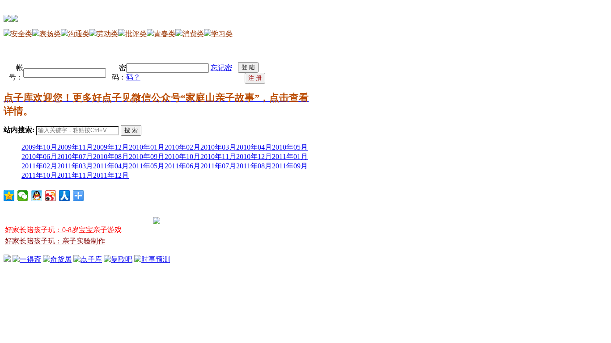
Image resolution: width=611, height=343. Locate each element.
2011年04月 (111, 166)
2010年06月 (39, 156)
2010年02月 (182, 147)
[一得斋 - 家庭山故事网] (27, 259)
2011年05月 (147, 166)
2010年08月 (111, 156)
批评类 (136, 34)
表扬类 (50, 34)
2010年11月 (218, 156)
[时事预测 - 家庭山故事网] (152, 259)
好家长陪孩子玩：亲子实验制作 (55, 241)
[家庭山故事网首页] (7, 259)
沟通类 (78, 34)
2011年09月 (290, 166)
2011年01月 (290, 156)
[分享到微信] (23, 195)
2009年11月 (75, 147)
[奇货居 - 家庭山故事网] (57, 259)
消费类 (193, 34)
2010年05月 (290, 147)
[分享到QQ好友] (36, 195)
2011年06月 (182, 166)
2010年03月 (218, 147)
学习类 (222, 34)
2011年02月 (39, 166)
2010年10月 (182, 156)
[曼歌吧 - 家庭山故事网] (118, 259)
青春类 (164, 34)
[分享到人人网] (64, 195)
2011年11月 (75, 175)
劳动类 (107, 34)
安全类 (21, 34)
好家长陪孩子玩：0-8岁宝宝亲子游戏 (63, 230)
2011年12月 (111, 175)
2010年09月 (147, 156)
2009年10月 (39, 147)
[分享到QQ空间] (9, 195)
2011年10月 (39, 175)
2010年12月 (254, 156)
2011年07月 (218, 166)
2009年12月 (111, 147)
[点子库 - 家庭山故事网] (87, 259)
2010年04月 (254, 147)
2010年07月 (75, 156)
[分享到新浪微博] (50, 195)
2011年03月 (75, 166)
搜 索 (131, 130)
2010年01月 (147, 147)
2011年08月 (254, 166)
